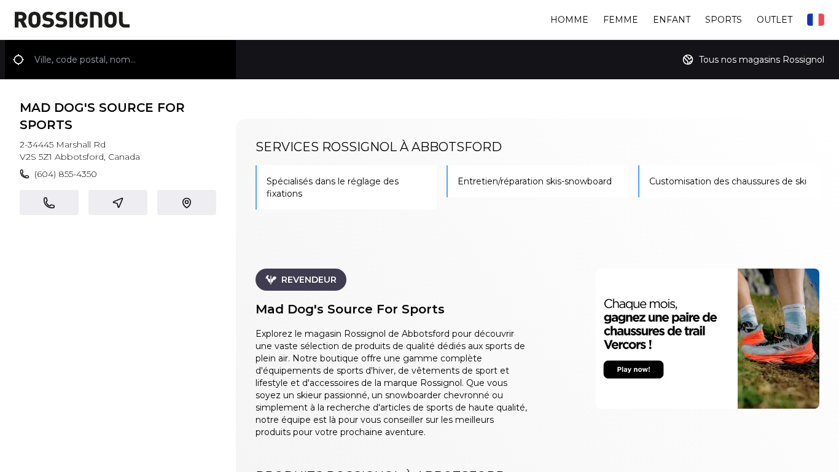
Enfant (671, 19)
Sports (723, 19)
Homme (569, 19)
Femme (620, 19)
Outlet (774, 19)
